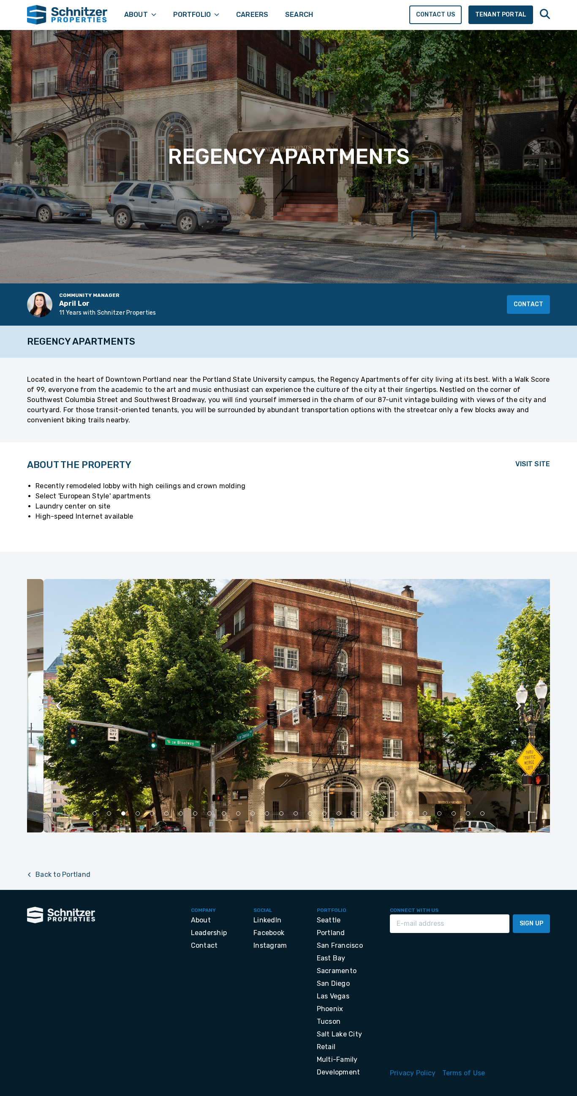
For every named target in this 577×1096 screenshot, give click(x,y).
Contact (528, 304)
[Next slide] (518, 706)
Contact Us (435, 14)
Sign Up (531, 923)
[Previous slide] (59, 706)
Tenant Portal (500, 14)
